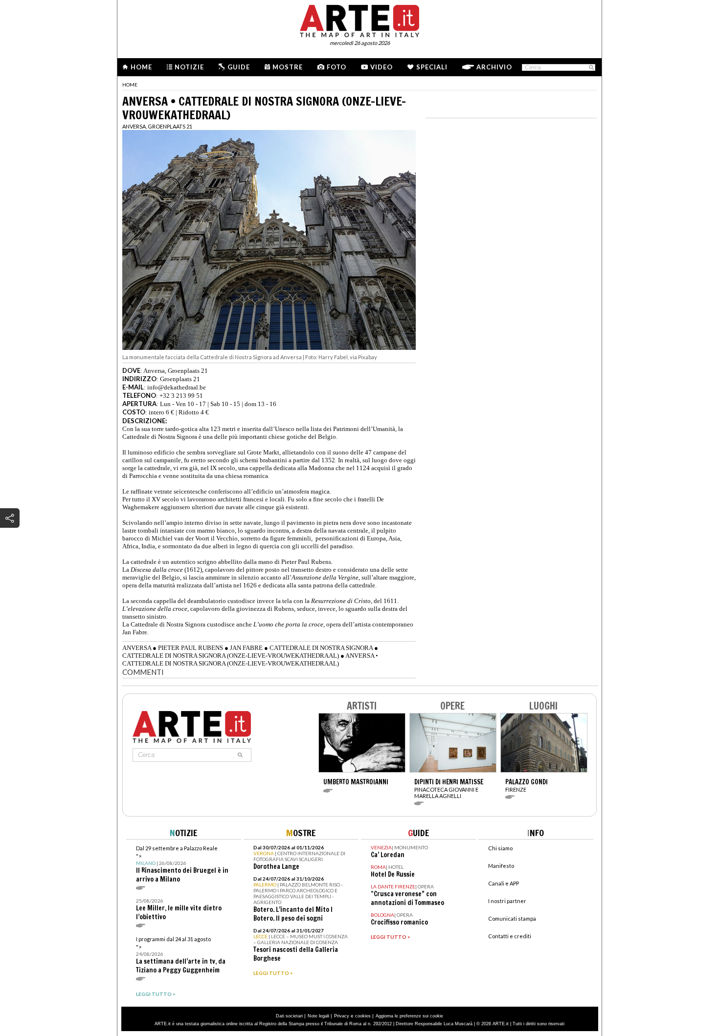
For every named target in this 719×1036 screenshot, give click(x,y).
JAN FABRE (246, 647)
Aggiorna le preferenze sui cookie (409, 1016)
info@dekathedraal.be (176, 387)
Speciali (432, 67)
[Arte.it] (359, 19)
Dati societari (289, 1016)
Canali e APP (503, 883)
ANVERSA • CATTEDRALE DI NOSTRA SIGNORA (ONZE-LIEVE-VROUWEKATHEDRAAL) (250, 659)
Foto (336, 67)
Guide (238, 67)
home (129, 84)
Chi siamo (500, 848)
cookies (363, 1016)
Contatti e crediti (509, 936)
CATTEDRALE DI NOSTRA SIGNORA (321, 647)
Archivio (494, 67)
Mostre (287, 67)
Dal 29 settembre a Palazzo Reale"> (182, 864)
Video (381, 67)
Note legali (318, 1016)
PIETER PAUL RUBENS (190, 647)
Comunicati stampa (512, 918)
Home (141, 67)
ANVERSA (136, 647)
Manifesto (501, 866)
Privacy (341, 1016)
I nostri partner (507, 901)
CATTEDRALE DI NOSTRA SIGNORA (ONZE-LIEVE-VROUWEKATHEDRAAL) (230, 655)
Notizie (189, 67)
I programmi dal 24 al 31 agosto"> (180, 955)
